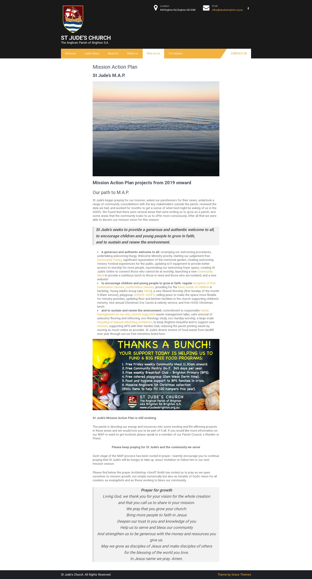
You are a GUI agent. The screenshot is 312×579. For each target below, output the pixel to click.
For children (175, 53)
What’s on (132, 53)
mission (102, 326)
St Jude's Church (86, 38)
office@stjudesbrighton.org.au (227, 10)
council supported (143, 314)
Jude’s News (91, 53)
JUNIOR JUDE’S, (144, 295)
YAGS (147, 291)
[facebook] (248, 7)
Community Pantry (109, 260)
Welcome (70, 53)
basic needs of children (193, 287)
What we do (153, 53)
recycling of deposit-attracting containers (124, 322)
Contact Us (239, 53)
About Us (113, 53)
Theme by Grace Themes (234, 574)
